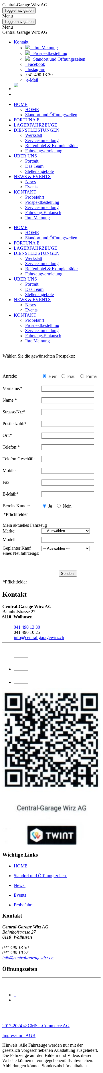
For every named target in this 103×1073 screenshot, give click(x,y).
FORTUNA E (26, 119)
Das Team (34, 166)
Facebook (36, 64)
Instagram (36, 69)
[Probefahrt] (16, 88)
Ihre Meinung (44, 47)
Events (31, 186)
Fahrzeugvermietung (43, 150)
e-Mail (32, 80)
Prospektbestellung (48, 53)
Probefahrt (34, 197)
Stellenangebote (39, 171)
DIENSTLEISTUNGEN (37, 130)
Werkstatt (33, 135)
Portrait (31, 161)
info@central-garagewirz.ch (39, 637)
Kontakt (24, 42)
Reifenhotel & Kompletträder (51, 145)
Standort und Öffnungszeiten (57, 59)
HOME (20, 104)
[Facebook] (57, 663)
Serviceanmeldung (42, 140)
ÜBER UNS (25, 155)
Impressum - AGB (18, 1035)
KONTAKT (25, 192)
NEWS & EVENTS (32, 176)
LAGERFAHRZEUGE (35, 125)
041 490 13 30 (27, 627)
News (30, 181)
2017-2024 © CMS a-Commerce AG (36, 1025)
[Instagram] (57, 677)
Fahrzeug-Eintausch (43, 212)
